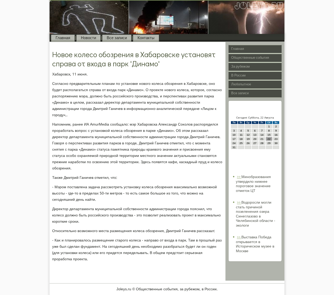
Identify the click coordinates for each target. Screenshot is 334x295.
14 (262, 134)
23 (276, 139)
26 (248, 143)
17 (234, 139)
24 (234, 143)
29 (269, 143)
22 (269, 139)
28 (262, 143)
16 (276, 134)
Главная (63, 38)
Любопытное (241, 84)
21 (262, 139)
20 (255, 139)
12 (248, 134)
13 (255, 134)
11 (241, 134)
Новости (88, 38)
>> (239, 177)
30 (276, 143)
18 (241, 139)
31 (234, 147)
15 (269, 134)
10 (234, 134)
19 (248, 139)
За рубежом (240, 67)
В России (238, 76)
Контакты (146, 38)
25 (241, 143)
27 (255, 143)
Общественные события (250, 58)
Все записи (117, 38)
